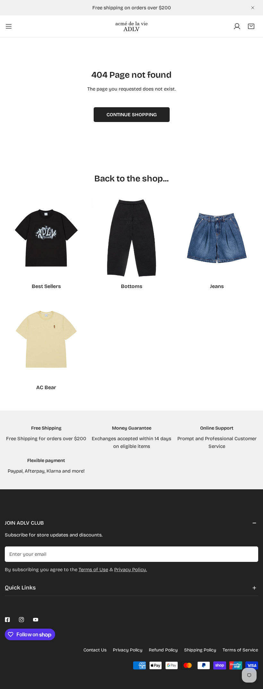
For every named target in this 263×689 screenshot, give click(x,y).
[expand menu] (9, 26)
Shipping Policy (200, 650)
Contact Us (94, 650)
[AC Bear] (46, 339)
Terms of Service (240, 650)
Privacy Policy (127, 650)
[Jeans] (216, 237)
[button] (251, 26)
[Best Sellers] (46, 237)
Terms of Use (93, 569)
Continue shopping (131, 115)
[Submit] (250, 553)
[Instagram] (21, 619)
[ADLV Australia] (131, 26)
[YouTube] (36, 619)
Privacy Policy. (130, 569)
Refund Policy (163, 650)
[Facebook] (7, 619)
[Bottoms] (131, 237)
